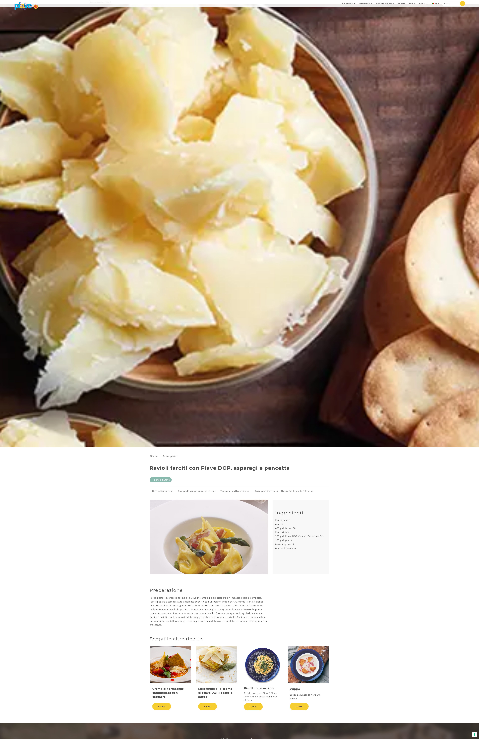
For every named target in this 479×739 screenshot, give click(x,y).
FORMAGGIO (347, 3)
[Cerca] (462, 3)
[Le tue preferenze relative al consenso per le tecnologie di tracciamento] (474, 734)
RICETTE (401, 3)
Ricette (154, 456)
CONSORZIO (364, 3)
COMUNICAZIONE (384, 3)
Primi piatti (170, 456)
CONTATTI (423, 3)
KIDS (411, 3)
